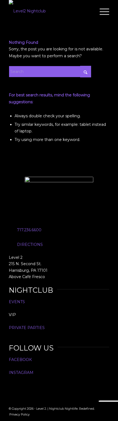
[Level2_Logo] (49, 11)
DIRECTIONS (30, 244)
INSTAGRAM (21, 372)
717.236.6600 (29, 229)
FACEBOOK (20, 359)
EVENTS (17, 301)
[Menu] (101, 11)
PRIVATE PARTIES (27, 327)
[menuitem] (101, 11)
